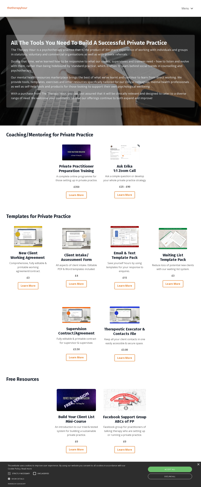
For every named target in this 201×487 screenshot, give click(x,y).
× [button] (198, 464)
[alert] (100, 474)
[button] (68, 478)
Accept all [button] (170, 469)
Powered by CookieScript (17, 484)
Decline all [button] (169, 476)
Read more (27, 468)
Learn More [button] (76, 195)
